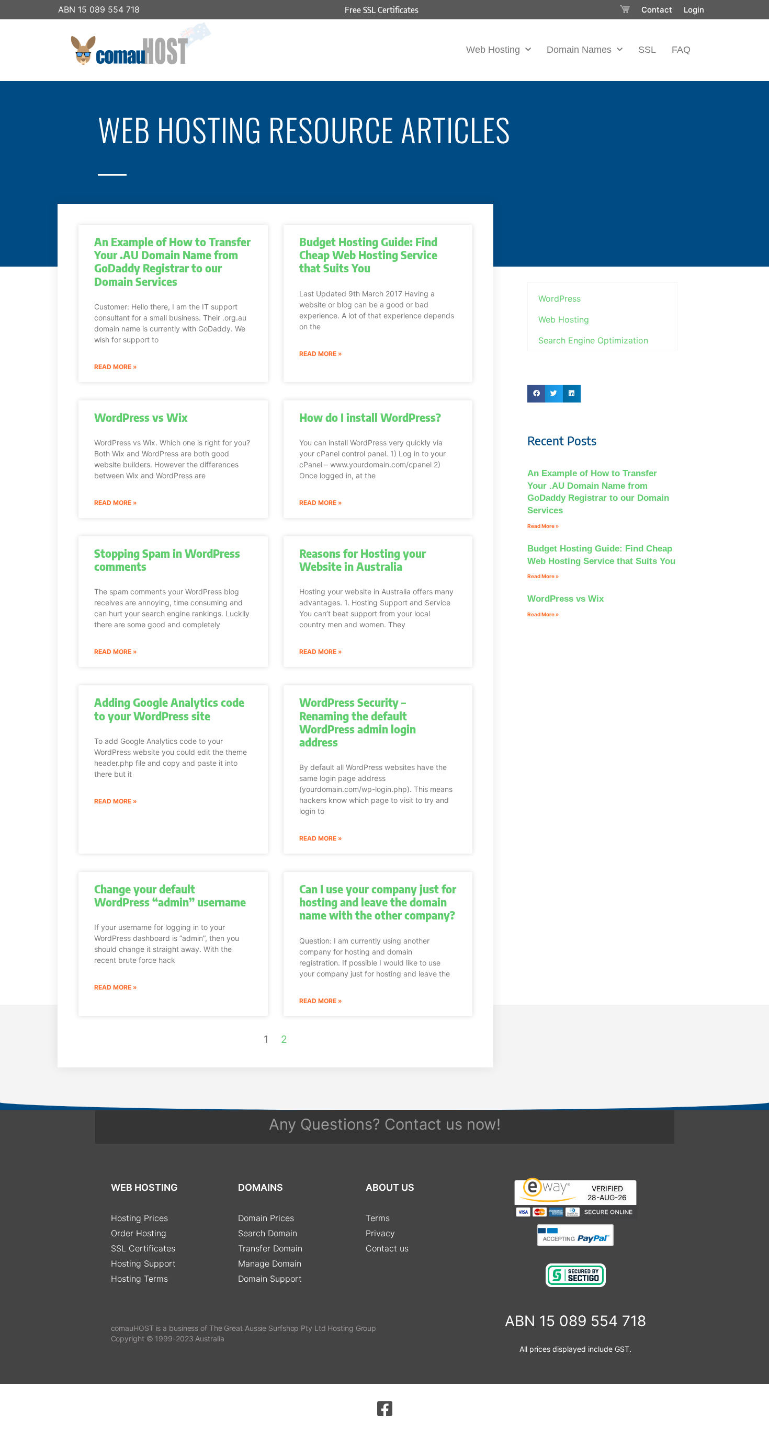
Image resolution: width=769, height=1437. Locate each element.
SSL (647, 49)
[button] (536, 394)
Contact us (423, 1124)
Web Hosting (493, 49)
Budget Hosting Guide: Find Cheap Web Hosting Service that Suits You (368, 255)
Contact (656, 10)
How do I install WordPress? (370, 417)
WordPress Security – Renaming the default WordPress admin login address (357, 722)
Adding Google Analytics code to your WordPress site (169, 708)
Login (694, 10)
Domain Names (579, 49)
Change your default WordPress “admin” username (170, 895)
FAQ (681, 49)
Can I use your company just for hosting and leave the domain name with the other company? (377, 902)
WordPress (559, 298)
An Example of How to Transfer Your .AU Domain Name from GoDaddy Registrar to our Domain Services (172, 262)
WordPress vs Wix (140, 417)
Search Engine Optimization (593, 340)
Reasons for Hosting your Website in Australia (362, 559)
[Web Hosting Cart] (625, 10)
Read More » (115, 367)
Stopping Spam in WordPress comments (167, 559)
